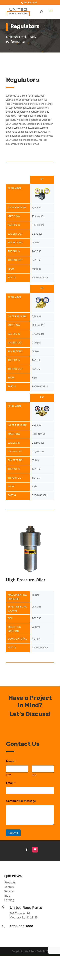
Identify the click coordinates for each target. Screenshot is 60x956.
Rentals (9, 887)
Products (10, 882)
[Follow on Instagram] (35, 850)
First (8, 774)
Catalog (9, 900)
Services (9, 891)
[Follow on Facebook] (26, 850)
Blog (7, 895)
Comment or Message (21, 801)
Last (34, 774)
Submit (13, 833)
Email (11, 783)
